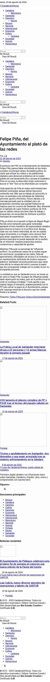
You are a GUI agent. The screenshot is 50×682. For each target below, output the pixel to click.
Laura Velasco (26, 297)
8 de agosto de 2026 (12, 465)
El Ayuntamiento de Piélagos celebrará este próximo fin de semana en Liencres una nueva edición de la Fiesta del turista (24, 564)
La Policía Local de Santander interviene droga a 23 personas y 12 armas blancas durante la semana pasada (23, 350)
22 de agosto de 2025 (10, 158)
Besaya (8, 23)
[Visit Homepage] (9, 6)
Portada (3, 448)
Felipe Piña (15, 297)
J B (5, 156)
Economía (9, 31)
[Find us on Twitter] (4, 489)
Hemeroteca (11, 44)
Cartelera (15, 36)
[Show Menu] (1, 109)
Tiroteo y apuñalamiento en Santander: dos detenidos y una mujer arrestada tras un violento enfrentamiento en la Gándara (24, 456)
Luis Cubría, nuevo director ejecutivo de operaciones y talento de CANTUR (22, 584)
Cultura (8, 33)
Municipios (16, 13)
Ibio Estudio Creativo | (32, 605)
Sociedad (9, 38)
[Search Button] (1, 48)
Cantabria (9, 10)
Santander (10, 15)
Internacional (11, 28)
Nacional (9, 26)
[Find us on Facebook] (1, 489)
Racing (14, 21)
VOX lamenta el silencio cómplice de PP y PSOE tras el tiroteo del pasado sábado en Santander (24, 403)
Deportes (9, 18)
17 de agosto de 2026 (12, 358)
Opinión (8, 41)
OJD (13, 608)
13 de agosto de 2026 (12, 411)
